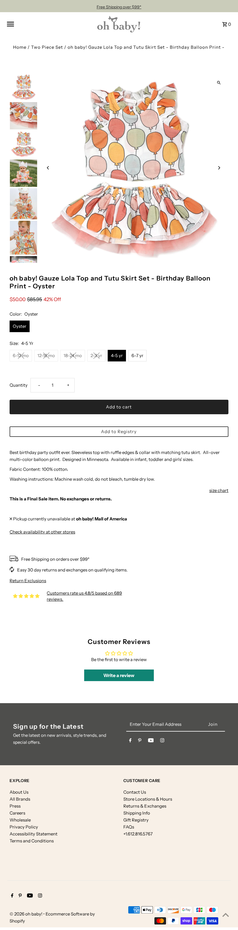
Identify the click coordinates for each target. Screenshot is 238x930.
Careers (17, 813)
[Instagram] (162, 741)
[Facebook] (130, 741)
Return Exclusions (28, 580)
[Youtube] (151, 741)
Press (15, 806)
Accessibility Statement (33, 834)
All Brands (20, 799)
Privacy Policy (24, 827)
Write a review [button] (118, 675)
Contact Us (134, 792)
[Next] (219, 167)
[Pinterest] (139, 741)
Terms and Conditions (32, 841)
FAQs (128, 827)
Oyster (19, 326)
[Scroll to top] (225, 914)
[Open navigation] (50, 24)
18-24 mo (73, 355)
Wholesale (20, 820)
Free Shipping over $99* (119, 7)
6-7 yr (137, 355)
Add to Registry (119, 431)
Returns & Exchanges (144, 806)
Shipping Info (136, 813)
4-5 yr (117, 355)
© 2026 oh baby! (26, 914)
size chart (218, 490)
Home (19, 47)
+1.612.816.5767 (138, 834)
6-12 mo (21, 355)
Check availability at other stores (42, 532)
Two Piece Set (47, 47)
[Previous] (48, 167)
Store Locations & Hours (147, 799)
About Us (19, 792)
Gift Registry (136, 820)
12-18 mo (46, 355)
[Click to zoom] (219, 82)
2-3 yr (96, 355)
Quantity (19, 385)
